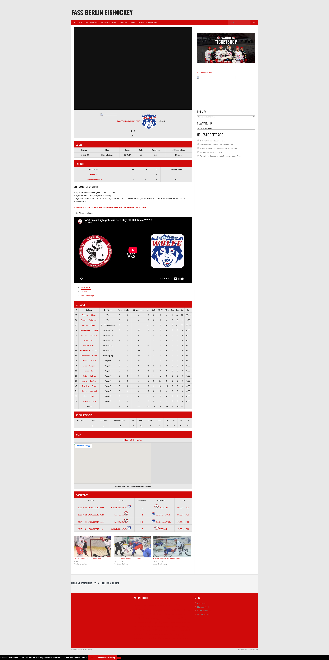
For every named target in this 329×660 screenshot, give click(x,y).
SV (182, 310)
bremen (151, 610)
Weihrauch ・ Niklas (89, 356)
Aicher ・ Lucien (89, 381)
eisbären (160, 614)
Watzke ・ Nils (89, 345)
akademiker (153, 605)
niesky (140, 626)
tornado (184, 630)
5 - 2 (141, 508)
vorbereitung (153, 638)
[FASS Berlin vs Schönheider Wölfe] (92, 546)
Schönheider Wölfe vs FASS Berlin (127, 559)
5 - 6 (141, 515)
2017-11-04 (91, 529)
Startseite (78, 22)
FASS (139, 618)
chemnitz (174, 610)
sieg (159, 630)
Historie (141, 22)
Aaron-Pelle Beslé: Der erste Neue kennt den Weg (220, 156)
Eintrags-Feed (203, 607)
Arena (84, 291)
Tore (119, 310)
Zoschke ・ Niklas (89, 315)
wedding (167, 638)
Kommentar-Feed (204, 611)
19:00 (183, 522)
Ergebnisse (141, 500)
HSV (155, 619)
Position (108, 310)
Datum (91, 500)
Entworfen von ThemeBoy (247, 650)
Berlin (176, 604)
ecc (147, 614)
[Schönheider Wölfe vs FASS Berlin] (132, 546)
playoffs (170, 626)
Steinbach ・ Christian (89, 350)
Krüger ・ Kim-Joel (89, 391)
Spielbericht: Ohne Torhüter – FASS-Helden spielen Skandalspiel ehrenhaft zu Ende (110, 207)
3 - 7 (141, 522)
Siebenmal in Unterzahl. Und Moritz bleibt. (216, 145)
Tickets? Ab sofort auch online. (212, 141)
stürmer (166, 630)
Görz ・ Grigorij (89, 366)
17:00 (183, 529)
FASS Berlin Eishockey (102, 12)
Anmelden (201, 603)
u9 (151, 635)
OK (91, 658)
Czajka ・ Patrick (89, 376)
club (182, 610)
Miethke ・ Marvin (89, 361)
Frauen (132, 22)
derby (188, 610)
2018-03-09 (91, 508)
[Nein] (119, 658)
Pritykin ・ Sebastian (89, 335)
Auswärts (161, 500)
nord (148, 626)
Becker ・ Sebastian (89, 320)
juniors (161, 619)
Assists (127, 310)
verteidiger (139, 638)
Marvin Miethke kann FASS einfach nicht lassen (218, 148)
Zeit (183, 500)
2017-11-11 (91, 522)
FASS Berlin (94, 174)
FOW (160, 310)
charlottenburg (162, 610)
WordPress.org (203, 614)
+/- (148, 310)
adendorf (140, 605)
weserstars (177, 638)
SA (177, 310)
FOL (166, 310)
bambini (163, 605)
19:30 (183, 508)
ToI (188, 310)
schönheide (148, 630)
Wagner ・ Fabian (89, 325)
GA (172, 310)
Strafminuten (138, 310)
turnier (141, 634)
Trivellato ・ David (89, 386)
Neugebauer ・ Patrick (89, 330)
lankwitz (167, 623)
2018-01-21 (91, 515)
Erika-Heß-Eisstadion (133, 440)
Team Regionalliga (91, 22)
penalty (160, 627)
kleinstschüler (140, 622)
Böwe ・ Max (89, 340)
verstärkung (174, 634)
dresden (138, 614)
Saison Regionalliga (108, 22)
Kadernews (176, 618)
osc (154, 627)
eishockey (172, 614)
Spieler (89, 310)
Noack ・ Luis (89, 371)
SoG (154, 310)
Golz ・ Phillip (89, 396)
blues (141, 609)
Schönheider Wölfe (94, 179)
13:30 (183, 515)
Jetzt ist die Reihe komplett (211, 152)
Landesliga (123, 22)
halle (149, 619)
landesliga (154, 622)
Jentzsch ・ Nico (89, 401)
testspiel (174, 630)
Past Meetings (87, 295)
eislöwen (182, 614)
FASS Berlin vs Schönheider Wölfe (87, 559)
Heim (121, 500)
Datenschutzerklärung (106, 658)
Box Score (85, 287)
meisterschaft (176, 622)
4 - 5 (141, 529)
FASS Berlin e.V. (151, 22)
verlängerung (159, 635)
